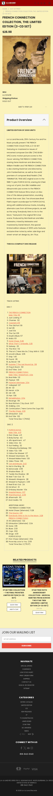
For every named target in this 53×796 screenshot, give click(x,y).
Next (50, 579)
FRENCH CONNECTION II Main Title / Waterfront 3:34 (21, 373)
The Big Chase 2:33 (17, 411)
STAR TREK (26, 724)
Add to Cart (14, 609)
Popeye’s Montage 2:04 (19, 382)
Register (30, 685)
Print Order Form (26, 675)
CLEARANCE (26, 669)
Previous (2, 579)
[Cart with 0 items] (44, 3)
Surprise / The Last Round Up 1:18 (23, 364)
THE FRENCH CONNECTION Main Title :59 (19, 313)
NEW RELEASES (26, 712)
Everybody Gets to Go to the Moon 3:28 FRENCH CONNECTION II (26, 516)
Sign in (21, 685)
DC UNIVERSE (26, 728)
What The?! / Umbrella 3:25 (21, 343)
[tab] (26, 120)
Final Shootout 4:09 (17, 495)
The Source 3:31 (15, 513)
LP (26, 715)
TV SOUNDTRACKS (26, 718)
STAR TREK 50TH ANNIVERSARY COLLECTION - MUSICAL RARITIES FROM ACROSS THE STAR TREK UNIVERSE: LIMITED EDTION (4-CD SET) (39, 598)
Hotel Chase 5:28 (16, 341)
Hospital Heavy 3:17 (17, 492)
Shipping (26, 679)
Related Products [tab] (24, 559)
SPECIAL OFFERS (26, 666)
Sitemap (26, 688)
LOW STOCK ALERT (26, 672)
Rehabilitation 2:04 (17, 398)
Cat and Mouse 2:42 (17, 463)
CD (26, 708)
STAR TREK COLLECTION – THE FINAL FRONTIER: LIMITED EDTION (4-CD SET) (14, 594)
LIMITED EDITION (26, 705)
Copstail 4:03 (14, 323)
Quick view (14, 605)
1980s (26, 731)
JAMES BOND (26, 721)
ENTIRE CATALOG (26, 702)
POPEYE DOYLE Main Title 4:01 (15, 431)
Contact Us (26, 682)
